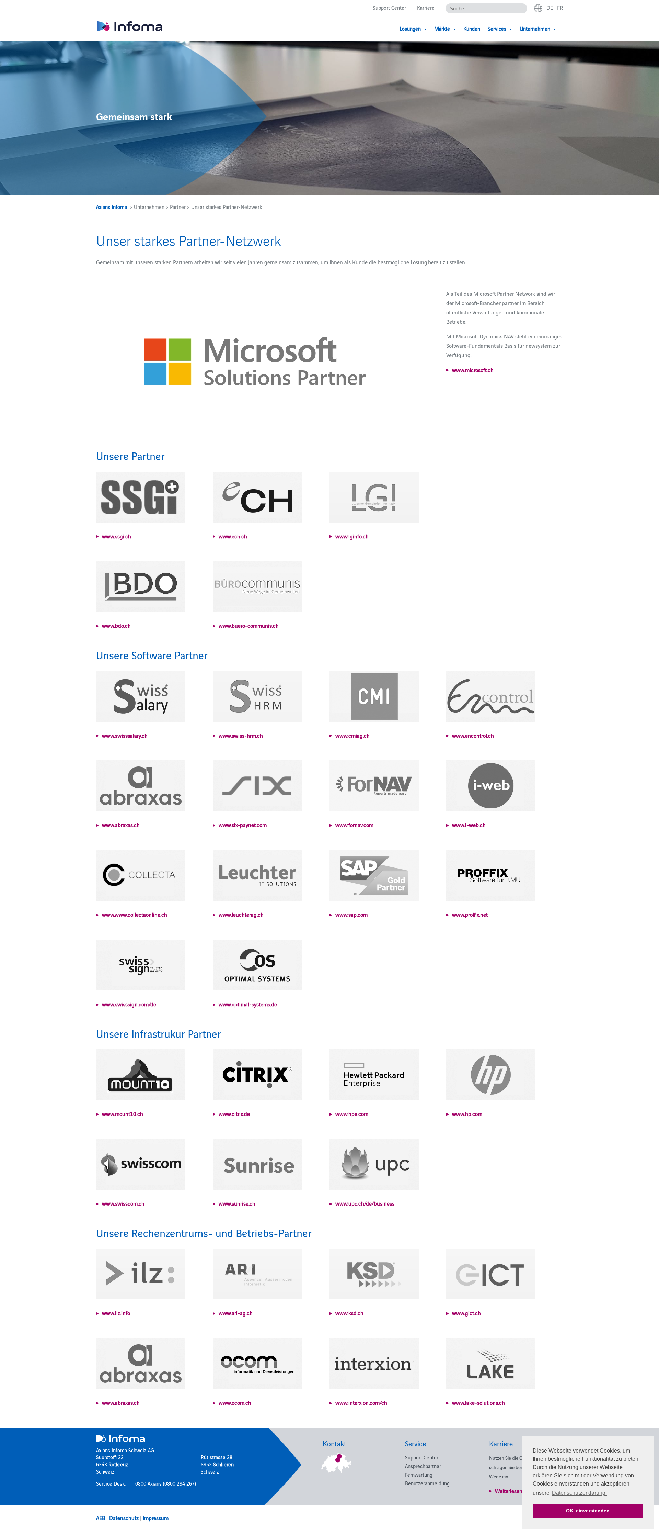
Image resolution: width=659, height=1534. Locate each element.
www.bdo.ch (116, 625)
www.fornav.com (354, 824)
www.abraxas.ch (121, 824)
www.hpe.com (351, 1113)
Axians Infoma (111, 206)
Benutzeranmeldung (427, 1483)
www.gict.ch (466, 1313)
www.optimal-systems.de (248, 1004)
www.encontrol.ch (473, 735)
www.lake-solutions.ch (478, 1402)
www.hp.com (467, 1113)
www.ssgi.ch (116, 536)
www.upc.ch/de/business (364, 1203)
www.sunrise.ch (237, 1203)
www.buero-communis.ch (249, 625)
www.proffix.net (470, 914)
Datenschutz (124, 1517)
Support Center (389, 7)
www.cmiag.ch (352, 735)
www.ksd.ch (349, 1313)
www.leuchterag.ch (241, 914)
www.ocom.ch (235, 1402)
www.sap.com (351, 914)
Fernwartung (418, 1474)
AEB (100, 1517)
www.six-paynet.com (243, 824)
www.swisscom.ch (123, 1203)
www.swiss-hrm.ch (241, 735)
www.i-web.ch (469, 824)
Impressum (156, 1517)
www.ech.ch (233, 536)
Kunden (471, 28)
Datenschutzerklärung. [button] (579, 1493)
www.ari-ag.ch (236, 1313)
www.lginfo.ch (352, 536)
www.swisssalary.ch (125, 735)
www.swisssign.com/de (129, 1004)
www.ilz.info (116, 1313)
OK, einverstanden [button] (588, 1510)
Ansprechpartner (423, 1465)
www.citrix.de (234, 1113)
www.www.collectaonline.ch (134, 914)
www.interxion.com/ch (361, 1402)
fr (560, 7)
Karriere (426, 7)
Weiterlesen (508, 1490)
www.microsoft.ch (473, 369)
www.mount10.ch (122, 1113)
